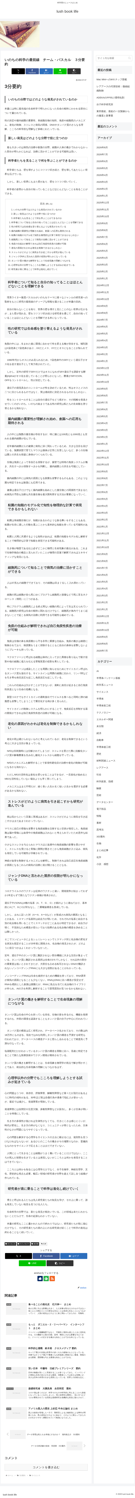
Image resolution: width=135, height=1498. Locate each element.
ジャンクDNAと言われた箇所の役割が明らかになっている (39, 256)
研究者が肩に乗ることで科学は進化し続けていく (34, 269)
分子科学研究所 (105, 104)
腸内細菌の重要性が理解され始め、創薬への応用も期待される (40, 231)
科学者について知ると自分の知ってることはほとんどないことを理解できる (47, 222)
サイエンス (11, 1244)
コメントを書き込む (46, 1467)
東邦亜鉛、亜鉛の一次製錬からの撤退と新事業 (113, 113)
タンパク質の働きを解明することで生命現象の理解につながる (40, 260)
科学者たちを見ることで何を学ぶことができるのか (37, 218)
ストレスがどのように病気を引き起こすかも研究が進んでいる (40, 252)
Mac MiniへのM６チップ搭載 (112, 79)
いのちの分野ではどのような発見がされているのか (37, 209)
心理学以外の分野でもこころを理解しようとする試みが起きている (43, 265)
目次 (42, 203)
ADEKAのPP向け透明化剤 (110, 97)
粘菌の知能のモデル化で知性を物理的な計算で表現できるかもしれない (45, 235)
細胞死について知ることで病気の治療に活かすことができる (39, 239)
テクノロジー (24, 1244)
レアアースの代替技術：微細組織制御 (113, 88)
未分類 (36, 1244)
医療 (44, 1244)
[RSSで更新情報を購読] (52, 1278)
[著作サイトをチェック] (40, 1278)
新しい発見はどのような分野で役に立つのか (34, 214)
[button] (74, 71)
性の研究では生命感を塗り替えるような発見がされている (38, 226)
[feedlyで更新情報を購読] (46, 1278)
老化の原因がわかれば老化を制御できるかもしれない (36, 248)
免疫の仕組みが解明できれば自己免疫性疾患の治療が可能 (38, 243)
